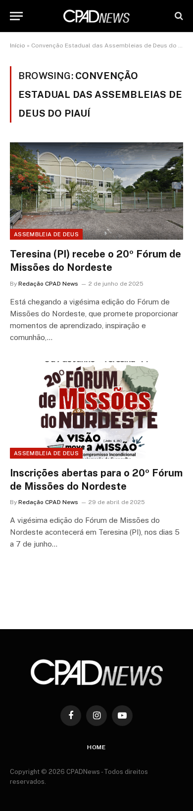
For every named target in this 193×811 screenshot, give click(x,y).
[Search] (178, 16)
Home (96, 747)
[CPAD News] (96, 16)
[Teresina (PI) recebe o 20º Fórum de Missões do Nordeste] (96, 191)
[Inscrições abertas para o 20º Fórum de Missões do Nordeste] (96, 410)
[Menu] (16, 16)
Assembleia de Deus (46, 234)
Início (17, 45)
